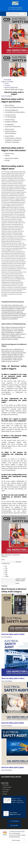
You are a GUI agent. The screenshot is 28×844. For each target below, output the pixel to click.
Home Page (5, 785)
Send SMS (15, 825)
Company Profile (7, 787)
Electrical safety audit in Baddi (12, 723)
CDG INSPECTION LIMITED (15, 8)
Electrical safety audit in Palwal (12, 634)
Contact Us (5, 791)
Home (7, 83)
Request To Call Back (7, 81)
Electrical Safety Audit (11, 87)
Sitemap (5, 794)
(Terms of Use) (17, 833)
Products (7, 85)
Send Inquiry (7, 79)
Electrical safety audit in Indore (12, 678)
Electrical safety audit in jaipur (12, 767)
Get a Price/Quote (6, 96)
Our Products (6, 789)
